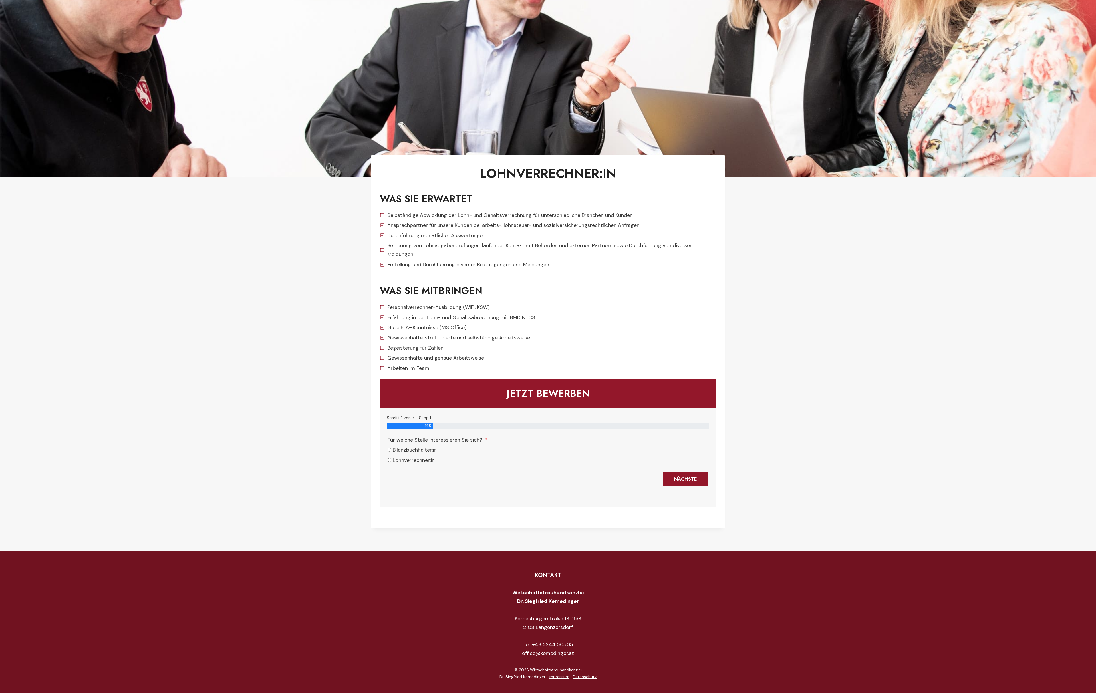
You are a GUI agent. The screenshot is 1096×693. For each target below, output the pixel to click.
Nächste (685, 479)
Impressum (559, 676)
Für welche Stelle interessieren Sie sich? (435, 439)
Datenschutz (585, 676)
